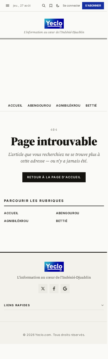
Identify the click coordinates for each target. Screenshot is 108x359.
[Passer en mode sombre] (58, 6)
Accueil (15, 105)
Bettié (91, 105)
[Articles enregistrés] (51, 6)
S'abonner (93, 5)
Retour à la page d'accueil (54, 177)
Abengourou (39, 105)
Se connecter (71, 5)
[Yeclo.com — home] (54, 24)
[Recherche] (44, 6)
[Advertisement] (54, 69)
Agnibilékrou (68, 105)
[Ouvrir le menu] (7, 5)
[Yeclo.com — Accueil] (54, 267)
